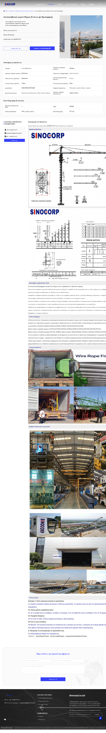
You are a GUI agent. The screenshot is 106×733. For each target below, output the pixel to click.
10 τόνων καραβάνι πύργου (57, 636)
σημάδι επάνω (98, 714)
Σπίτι (6, 11)
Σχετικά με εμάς (71, 4)
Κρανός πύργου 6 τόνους (42, 636)
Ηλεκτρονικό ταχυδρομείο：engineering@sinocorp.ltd (20, 703)
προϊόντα (11, 11)
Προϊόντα (51, 4)
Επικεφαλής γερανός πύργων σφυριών (24, 11)
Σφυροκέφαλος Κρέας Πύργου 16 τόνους (76, 636)
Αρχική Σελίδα (40, 4)
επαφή (83, 4)
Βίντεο (60, 4)
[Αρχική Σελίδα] (10, 4)
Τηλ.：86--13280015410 (13, 700)
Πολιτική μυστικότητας (7, 728)
